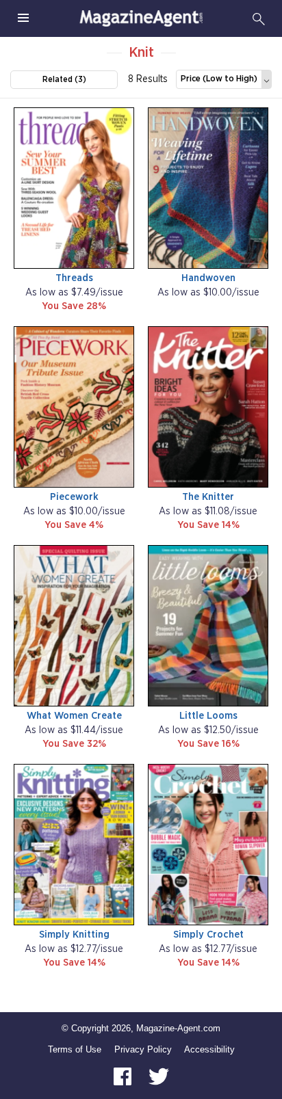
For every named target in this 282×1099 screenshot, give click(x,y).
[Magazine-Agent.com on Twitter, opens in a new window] (159, 1075)
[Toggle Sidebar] (23, 18)
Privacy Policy (143, 1049)
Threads (74, 278)
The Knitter (208, 497)
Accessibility (209, 1049)
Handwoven (208, 278)
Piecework (74, 497)
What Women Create (74, 716)
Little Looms (208, 716)
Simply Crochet (208, 934)
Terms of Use (74, 1049)
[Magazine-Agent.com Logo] (141, 18)
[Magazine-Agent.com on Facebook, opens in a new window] (124, 1075)
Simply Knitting (74, 934)
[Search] (258, 18)
